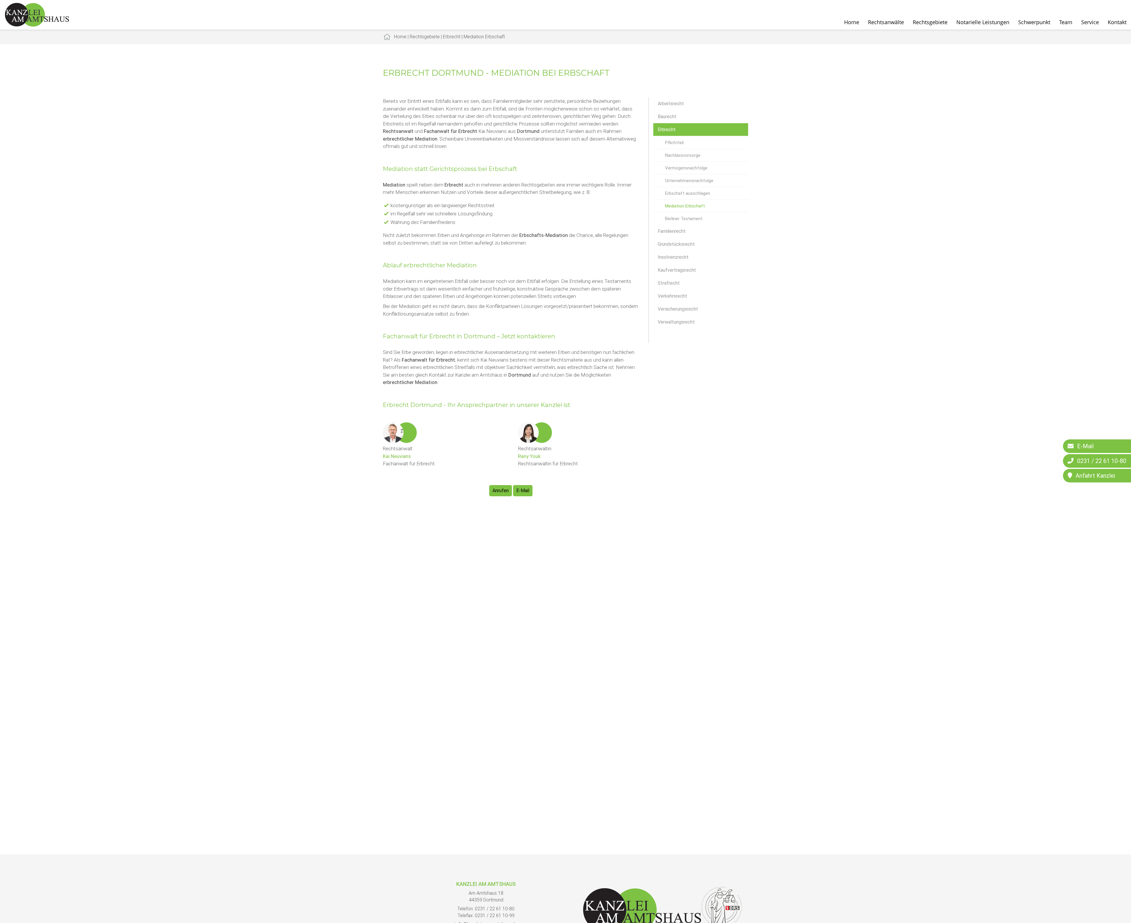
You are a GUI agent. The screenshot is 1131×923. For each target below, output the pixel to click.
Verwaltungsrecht (676, 322)
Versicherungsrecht (678, 309)
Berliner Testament (683, 218)
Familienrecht (672, 231)
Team (1065, 22)
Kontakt (1117, 22)
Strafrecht (669, 283)
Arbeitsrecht (671, 103)
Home (851, 22)
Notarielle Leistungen (982, 22)
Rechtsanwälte (886, 22)
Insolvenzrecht (673, 257)
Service (1090, 22)
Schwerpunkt (1034, 22)
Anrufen (500, 490)
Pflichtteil (674, 142)
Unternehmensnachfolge (689, 180)
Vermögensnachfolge (686, 168)
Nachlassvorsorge (682, 155)
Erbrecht (451, 36)
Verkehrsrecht (672, 296)
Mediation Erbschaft (484, 36)
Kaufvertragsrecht (677, 270)
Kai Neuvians (397, 456)
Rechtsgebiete (930, 22)
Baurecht (667, 116)
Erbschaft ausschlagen (687, 193)
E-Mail (522, 490)
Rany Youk (529, 456)
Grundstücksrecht (676, 244)
